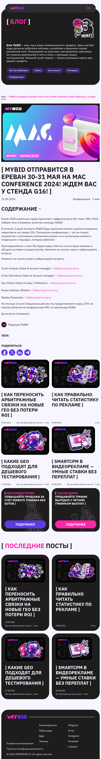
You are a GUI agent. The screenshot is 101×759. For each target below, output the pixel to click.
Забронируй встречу (66, 268)
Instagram (73, 735)
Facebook (73, 741)
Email (71, 730)
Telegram (73, 725)
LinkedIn (72, 746)
